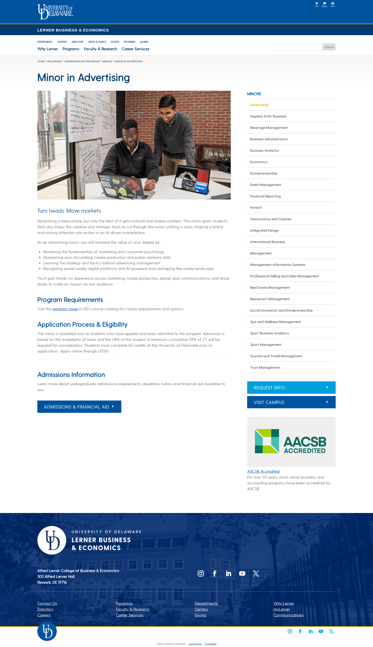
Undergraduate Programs (82, 61)
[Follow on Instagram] (201, 573)
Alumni (144, 41)
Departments (44, 41)
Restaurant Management (270, 299)
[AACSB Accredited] (291, 465)
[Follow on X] (256, 573)
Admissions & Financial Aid (76, 406)
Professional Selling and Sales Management (284, 276)
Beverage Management (269, 127)
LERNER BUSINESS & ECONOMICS (73, 30)
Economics (258, 162)
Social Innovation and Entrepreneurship (281, 310)
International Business (267, 242)
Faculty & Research (100, 48)
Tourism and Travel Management (276, 356)
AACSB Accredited (263, 471)
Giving (115, 41)
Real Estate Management (270, 287)
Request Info (269, 387)
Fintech (256, 207)
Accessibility (211, 644)
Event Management (265, 184)
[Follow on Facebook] (215, 573)
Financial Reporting (265, 196)
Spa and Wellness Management (275, 322)
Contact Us (47, 603)
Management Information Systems (277, 264)
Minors (107, 61)
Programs (71, 48)
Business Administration (269, 139)
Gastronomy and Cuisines (270, 219)
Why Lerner (47, 48)
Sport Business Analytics (269, 333)
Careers (44, 615)
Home (41, 61)
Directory (78, 41)
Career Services (135, 48)
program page (65, 308)
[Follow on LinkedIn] (228, 573)
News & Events (97, 41)
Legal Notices (195, 644)
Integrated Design (264, 230)
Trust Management (265, 367)
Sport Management (265, 344)
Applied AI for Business (268, 116)
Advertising (259, 105)
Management (261, 253)
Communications (288, 615)
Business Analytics (264, 150)
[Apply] (55, 18)
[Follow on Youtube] (242, 573)
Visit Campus (269, 402)
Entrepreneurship (263, 173)
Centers (62, 41)
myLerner (129, 41)
